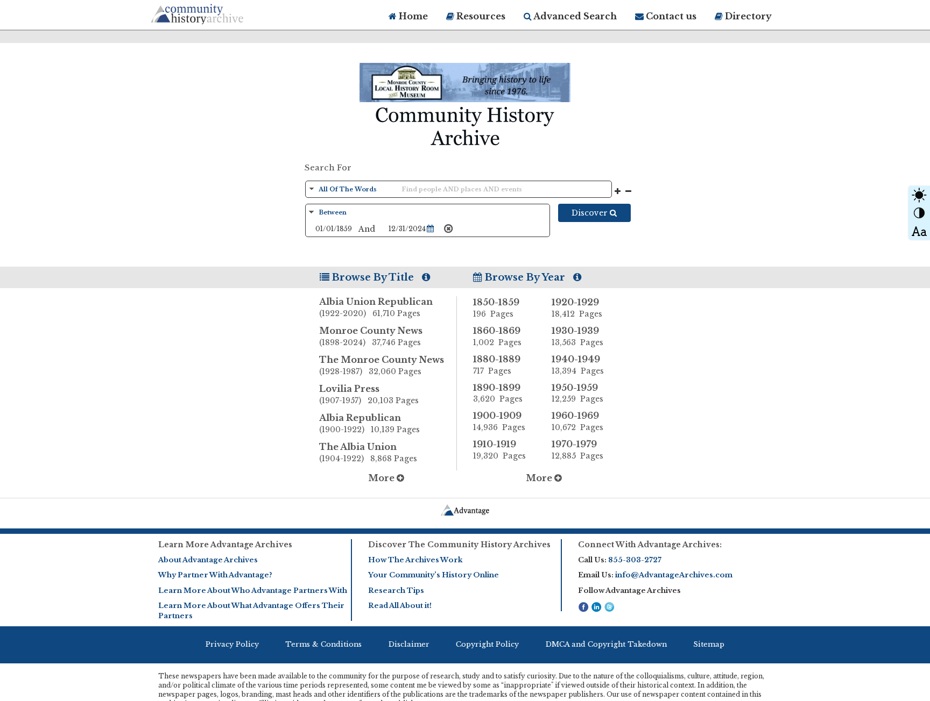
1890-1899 (498, 393)
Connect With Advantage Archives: (650, 544)
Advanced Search (574, 16)
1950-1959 (577, 393)
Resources (479, 16)
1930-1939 (577, 336)
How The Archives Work (415, 560)
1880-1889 (496, 365)
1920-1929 (577, 308)
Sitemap (708, 644)
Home (412, 16)
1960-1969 (577, 421)
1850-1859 (496, 308)
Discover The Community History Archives (459, 544)
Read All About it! (400, 606)
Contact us (670, 16)
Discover (591, 213)
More (382, 478)
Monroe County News (370, 336)
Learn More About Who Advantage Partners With (252, 590)
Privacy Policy (232, 644)
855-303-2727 (634, 560)
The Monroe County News (381, 365)
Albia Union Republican (376, 307)
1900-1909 (499, 421)
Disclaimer (409, 644)
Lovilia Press (369, 394)
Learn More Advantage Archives (225, 544)
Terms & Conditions (323, 644)
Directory (747, 16)
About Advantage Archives (208, 560)
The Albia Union (368, 452)
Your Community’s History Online (433, 575)
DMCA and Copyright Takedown (606, 644)
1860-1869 (497, 336)
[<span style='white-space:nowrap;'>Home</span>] (217, 12)
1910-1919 (499, 450)
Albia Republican (369, 423)
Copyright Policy (487, 644)
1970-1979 (577, 450)
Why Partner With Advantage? (215, 575)
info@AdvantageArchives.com (673, 575)
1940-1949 (578, 365)
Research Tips (396, 590)
